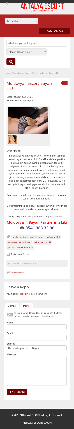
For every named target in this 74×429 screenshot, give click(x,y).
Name (10, 322)
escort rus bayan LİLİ (49, 237)
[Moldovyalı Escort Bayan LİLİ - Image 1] (13, 140)
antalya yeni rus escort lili (24, 237)
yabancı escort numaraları (20, 247)
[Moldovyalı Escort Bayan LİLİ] (28, 120)
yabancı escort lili (42, 242)
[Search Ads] (10, 61)
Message (11, 354)
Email (10, 333)
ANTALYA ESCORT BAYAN (37, 422)
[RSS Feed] (6, 2)
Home (7, 73)
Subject (11, 344)
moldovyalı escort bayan (19, 242)
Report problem (17, 272)
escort (35, 188)
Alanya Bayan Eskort (21, 73)
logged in (23, 294)
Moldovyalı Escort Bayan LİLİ (29, 86)
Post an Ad (54, 30)
